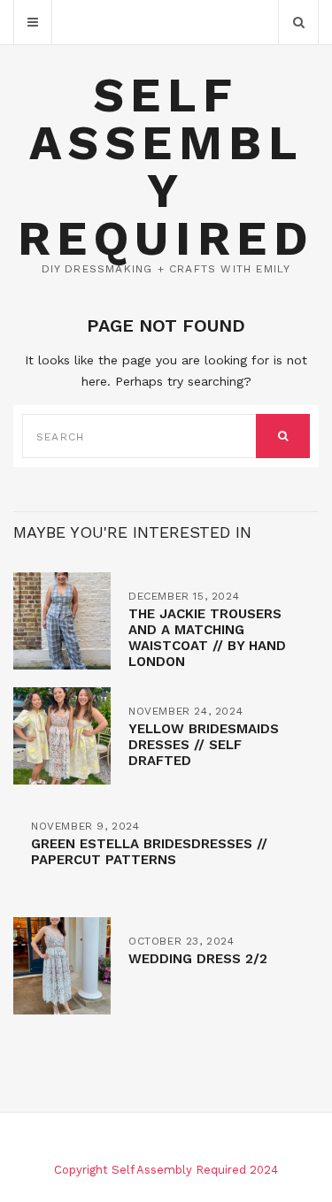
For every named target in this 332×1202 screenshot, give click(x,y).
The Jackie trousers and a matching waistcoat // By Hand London (207, 638)
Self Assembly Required (166, 166)
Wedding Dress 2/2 (197, 959)
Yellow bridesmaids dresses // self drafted (203, 745)
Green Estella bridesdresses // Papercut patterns (149, 852)
